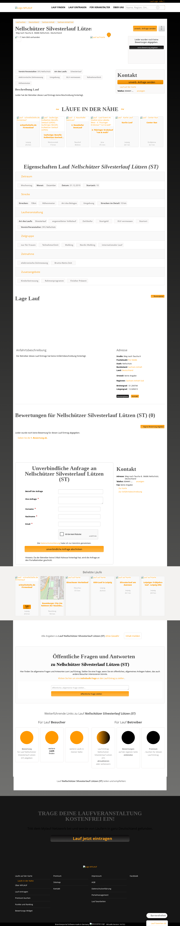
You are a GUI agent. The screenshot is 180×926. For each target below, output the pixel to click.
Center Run (152, 122)
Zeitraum (26, 176)
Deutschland (127, 370)
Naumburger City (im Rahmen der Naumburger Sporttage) (52, 605)
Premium (159, 112)
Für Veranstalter (100, 7)
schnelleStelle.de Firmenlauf (28, 126)
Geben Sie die (32, 437)
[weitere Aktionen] (162, 28)
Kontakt (135, 396)
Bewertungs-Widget (24, 910)
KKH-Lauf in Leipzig (102, 582)
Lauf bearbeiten (99, 901)
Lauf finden (58, 7)
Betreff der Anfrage (34, 491)
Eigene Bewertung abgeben (153, 427)
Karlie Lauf (127, 122)
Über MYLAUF (21, 885)
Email (28, 524)
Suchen (163, 7)
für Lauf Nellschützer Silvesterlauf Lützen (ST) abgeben (26, 753)
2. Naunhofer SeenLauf (77, 126)
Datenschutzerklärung (50, 543)
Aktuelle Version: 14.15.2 (115, 924)
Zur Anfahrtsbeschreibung (130, 491)
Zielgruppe (27, 236)
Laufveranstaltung (32, 212)
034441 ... (129, 91)
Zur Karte (123, 488)
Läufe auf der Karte (23, 876)
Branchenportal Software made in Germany (71, 924)
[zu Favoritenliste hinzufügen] (18, 39)
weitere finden (51, 751)
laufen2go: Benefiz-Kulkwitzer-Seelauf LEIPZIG (53, 136)
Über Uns (118, 7)
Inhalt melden (133, 635)
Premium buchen (22, 898)
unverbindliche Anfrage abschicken (64, 549)
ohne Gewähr (112, 635)
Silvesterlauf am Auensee (128, 583)
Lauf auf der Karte (127, 87)
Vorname (29, 509)
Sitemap (57, 882)
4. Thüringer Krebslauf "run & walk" (102, 131)
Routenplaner (158, 296)
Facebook (134, 876)
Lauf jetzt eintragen (92, 838)
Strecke (25, 194)
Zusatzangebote (30, 271)
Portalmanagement (100, 895)
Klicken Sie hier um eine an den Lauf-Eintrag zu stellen (91, 678)
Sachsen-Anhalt (135, 367)
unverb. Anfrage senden (145, 28)
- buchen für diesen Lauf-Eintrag (153, 752)
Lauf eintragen (77, 7)
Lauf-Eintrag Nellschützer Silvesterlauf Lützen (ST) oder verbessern (103, 756)
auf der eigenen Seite (128, 752)
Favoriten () (158, 923)
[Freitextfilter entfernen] (157, 7)
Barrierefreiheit (158, 915)
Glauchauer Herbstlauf (77, 582)
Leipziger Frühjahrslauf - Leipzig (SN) (153, 583)
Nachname (30, 516)
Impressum (97, 876)
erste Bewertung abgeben (147, 47)
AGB (93, 882)
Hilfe (161, 1)
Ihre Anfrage (31, 499)
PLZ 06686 (132, 360)
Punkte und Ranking (24, 904)
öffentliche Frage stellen (91, 694)
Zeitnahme (27, 254)
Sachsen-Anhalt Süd (135, 380)
